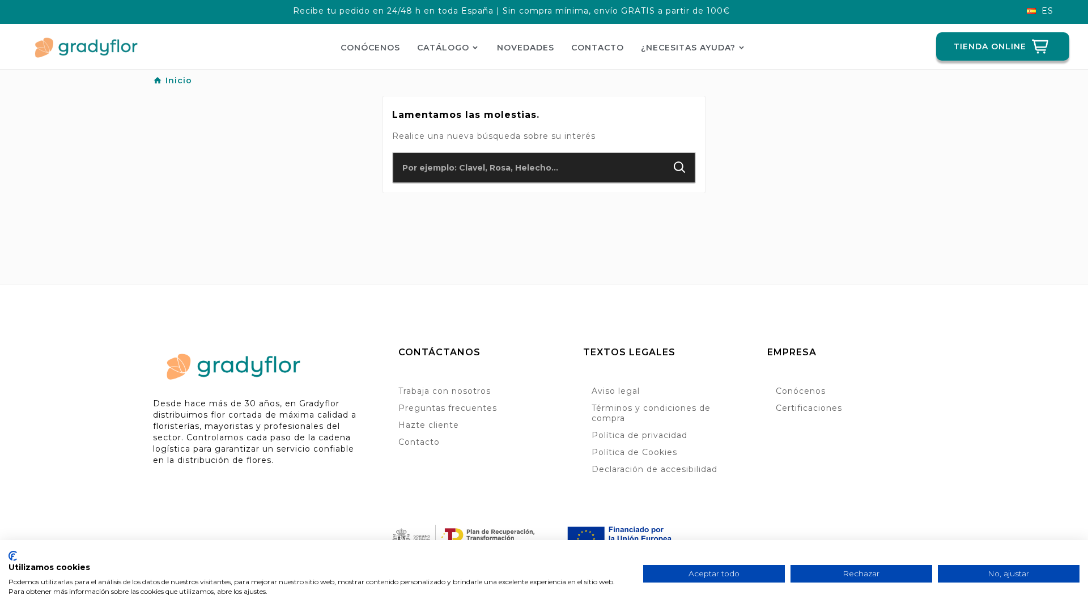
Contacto (419, 442)
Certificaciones (809, 408)
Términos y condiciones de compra (651, 413)
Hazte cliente (428, 425)
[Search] (680, 167)
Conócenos (801, 391)
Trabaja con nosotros (444, 391)
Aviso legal (616, 391)
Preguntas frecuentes (447, 408)
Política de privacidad (639, 435)
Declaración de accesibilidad (654, 469)
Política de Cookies (634, 452)
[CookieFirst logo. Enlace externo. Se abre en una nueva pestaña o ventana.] (12, 556)
